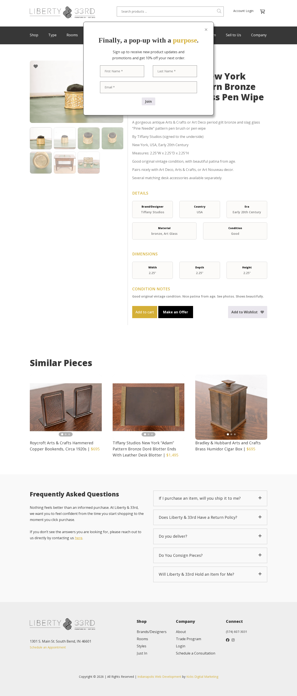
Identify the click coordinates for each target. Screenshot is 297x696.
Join (148, 101)
